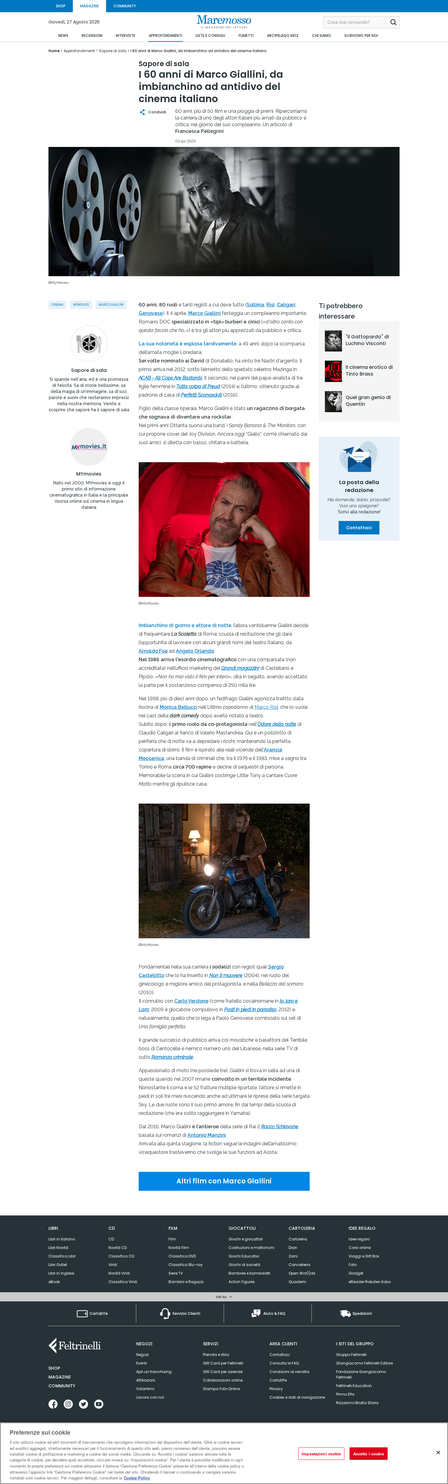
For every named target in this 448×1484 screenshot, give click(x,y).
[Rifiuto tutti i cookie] (438, 1452)
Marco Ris (265, 707)
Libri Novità (58, 1247)
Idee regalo (359, 1239)
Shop (54, 1368)
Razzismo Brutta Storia (357, 1402)
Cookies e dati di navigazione (297, 1397)
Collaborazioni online (223, 1380)
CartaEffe (278, 1380)
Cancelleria (299, 1264)
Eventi (141, 1363)
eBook (54, 1281)
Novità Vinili (119, 1273)
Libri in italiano (61, 1239)
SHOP (61, 6)
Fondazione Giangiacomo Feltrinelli (361, 1374)
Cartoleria (298, 1239)
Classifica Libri (62, 1256)
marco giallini (111, 304)
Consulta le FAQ (284, 1363)
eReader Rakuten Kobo (370, 1281)
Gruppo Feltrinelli (351, 1354)
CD (111, 1239)
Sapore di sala (89, 370)
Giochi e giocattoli (246, 1239)
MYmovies (88, 474)
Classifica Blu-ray (186, 1264)
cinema (57, 304)
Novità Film (179, 1247)
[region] (224, 1453)
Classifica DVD (182, 1256)
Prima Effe (345, 1394)
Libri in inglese (61, 1273)
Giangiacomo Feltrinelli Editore (364, 1363)
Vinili (112, 1264)
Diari (293, 1247)
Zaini (293, 1256)
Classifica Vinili (122, 1281)
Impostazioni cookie (321, 1454)
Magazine (59, 1377)
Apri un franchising (154, 1371)
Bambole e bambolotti (249, 1273)
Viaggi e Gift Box (364, 1256)
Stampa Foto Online (221, 1388)
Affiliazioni (145, 1380)
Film (172, 1239)
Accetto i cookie (368, 1454)
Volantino (145, 1388)
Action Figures (242, 1281)
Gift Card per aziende (223, 1371)
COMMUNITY (124, 6)
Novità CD (117, 1247)
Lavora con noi (150, 1397)
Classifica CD (121, 1256)
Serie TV (176, 1273)
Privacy (276, 1388)
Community (61, 1386)
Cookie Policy (137, 1478)
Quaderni (297, 1281)
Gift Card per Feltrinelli (223, 1363)
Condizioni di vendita (289, 1371)
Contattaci (359, 528)
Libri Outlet (57, 1264)
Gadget (356, 1273)
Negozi (142, 1354)
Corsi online (360, 1247)
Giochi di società (244, 1264)
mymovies (81, 304)
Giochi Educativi (244, 1256)
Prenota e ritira (216, 1354)
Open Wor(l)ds (302, 1273)
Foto (353, 1264)
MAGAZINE (89, 6)
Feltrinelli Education (354, 1385)
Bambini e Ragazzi (186, 1281)
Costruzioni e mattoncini (251, 1247)
